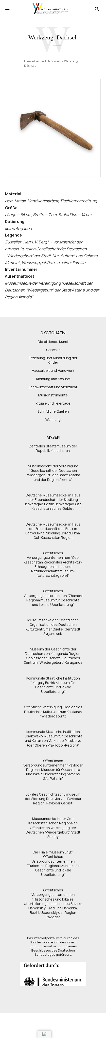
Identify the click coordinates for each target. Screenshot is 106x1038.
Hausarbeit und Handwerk (42, 61)
